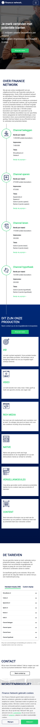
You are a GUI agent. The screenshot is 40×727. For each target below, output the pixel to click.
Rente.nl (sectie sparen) (21, 204)
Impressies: (17, 142)
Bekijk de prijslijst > (19, 160)
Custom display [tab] (28, 587)
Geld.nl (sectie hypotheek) (22, 290)
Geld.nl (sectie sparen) (20, 202)
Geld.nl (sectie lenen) (20, 246)
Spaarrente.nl (17, 197)
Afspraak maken (20, 332)
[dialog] (20, 706)
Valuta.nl (16, 155)
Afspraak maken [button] (20, 50)
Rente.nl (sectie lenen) (20, 248)
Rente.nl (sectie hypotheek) (22, 292)
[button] (20, 723)
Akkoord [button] (29, 722)
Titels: (15, 150)
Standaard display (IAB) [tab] (13, 587)
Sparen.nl (16, 199)
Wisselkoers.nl (18, 153)
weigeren (12, 715)
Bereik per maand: (19, 135)
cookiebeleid (17, 713)
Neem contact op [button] (20, 673)
